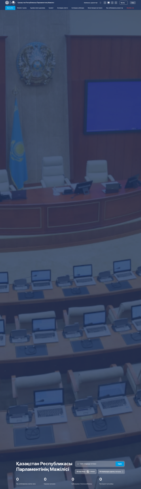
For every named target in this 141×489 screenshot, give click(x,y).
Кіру (133, 2)
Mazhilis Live (130, 8)
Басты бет (10, 8)
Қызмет (51, 8)
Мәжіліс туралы (22, 8)
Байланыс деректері (90, 2)
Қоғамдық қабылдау (78, 8)
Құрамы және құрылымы (37, 8)
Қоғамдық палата (62, 8)
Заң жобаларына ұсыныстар (114, 8)
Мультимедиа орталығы (95, 8)
